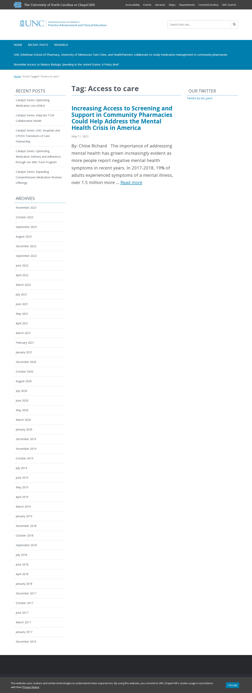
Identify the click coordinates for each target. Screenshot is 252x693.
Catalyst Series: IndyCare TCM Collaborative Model (35, 118)
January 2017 (24, 632)
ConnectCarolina (208, 4)
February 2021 (25, 342)
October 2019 (24, 458)
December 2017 (26, 593)
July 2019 (21, 468)
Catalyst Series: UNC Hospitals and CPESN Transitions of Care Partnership (38, 136)
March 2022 (23, 285)
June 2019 (22, 477)
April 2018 (22, 574)
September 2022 (26, 256)
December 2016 (26, 641)
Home (17, 76)
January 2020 (24, 429)
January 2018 (24, 584)
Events (147, 4)
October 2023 (24, 217)
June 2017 (22, 612)
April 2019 (22, 497)
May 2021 (22, 314)
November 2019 (26, 449)
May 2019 (22, 487)
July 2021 (21, 294)
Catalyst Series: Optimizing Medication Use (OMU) (32, 102)
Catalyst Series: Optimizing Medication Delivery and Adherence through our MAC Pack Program (38, 156)
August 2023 (24, 236)
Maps (172, 4)
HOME (18, 45)
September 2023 (26, 227)
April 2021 (22, 323)
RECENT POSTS (38, 45)
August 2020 (24, 381)
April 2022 (22, 275)
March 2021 (23, 333)
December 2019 (26, 439)
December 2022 (26, 246)
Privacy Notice (30, 687)
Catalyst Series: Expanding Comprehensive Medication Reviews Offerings (39, 177)
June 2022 (22, 265)
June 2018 (22, 564)
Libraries (160, 4)
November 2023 (26, 207)
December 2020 (26, 362)
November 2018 (26, 526)
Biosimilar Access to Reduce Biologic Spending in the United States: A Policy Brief (66, 64)
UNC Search (229, 4)
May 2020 (22, 410)
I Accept (232, 685)
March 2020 (23, 420)
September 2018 (26, 545)
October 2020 (24, 371)
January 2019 (24, 516)
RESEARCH (61, 45)
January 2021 (24, 352)
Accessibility (132, 4)
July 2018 (21, 555)
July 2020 (21, 391)
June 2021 (22, 304)
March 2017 (23, 622)
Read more (131, 182)
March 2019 (23, 506)
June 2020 (22, 400)
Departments (187, 4)
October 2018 (24, 535)
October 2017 (24, 603)
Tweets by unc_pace (199, 98)
